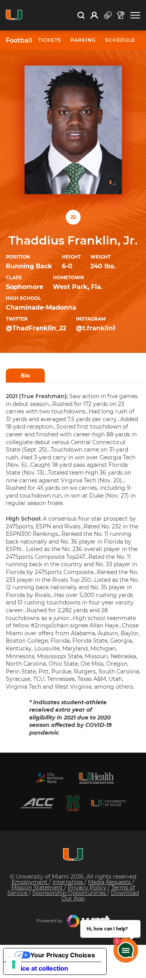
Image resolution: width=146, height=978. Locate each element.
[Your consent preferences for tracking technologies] (13, 964)
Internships (68, 882)
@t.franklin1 (95, 328)
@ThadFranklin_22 (36, 328)
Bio (25, 375)
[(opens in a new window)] (49, 778)
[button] (135, 15)
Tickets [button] (49, 40)
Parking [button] (83, 40)
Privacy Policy (88, 887)
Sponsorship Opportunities (69, 892)
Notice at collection (39, 968)
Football (19, 40)
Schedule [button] (120, 40)
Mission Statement (37, 887)
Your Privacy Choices (62, 955)
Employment (30, 882)
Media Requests (110, 882)
